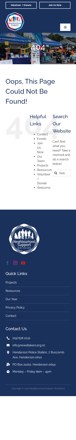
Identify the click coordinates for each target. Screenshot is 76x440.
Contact (42, 134)
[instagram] (15, 263)
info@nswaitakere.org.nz (29, 345)
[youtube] (23, 263)
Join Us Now (40, 147)
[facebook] (8, 263)
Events (41, 139)
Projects (42, 165)
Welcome (43, 187)
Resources (44, 170)
